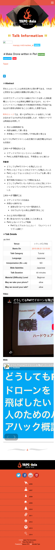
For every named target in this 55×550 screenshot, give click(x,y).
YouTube (30, 475)
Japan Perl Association (29, 540)
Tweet (5, 63)
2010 (30, 509)
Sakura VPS (25, 544)
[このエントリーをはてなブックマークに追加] (4, 75)
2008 (30, 496)
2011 (30, 515)
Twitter (18, 475)
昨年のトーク (8, 114)
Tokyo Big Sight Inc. (28, 542)
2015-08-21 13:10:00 (41, 248)
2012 (30, 522)
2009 (30, 503)
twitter (37, 45)
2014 (30, 534)
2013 (30, 528)
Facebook (24, 475)
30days (36, 475)
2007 (30, 490)
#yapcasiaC (7, 58)
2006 (30, 484)
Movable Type (36, 544)
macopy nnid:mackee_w (23, 45)
